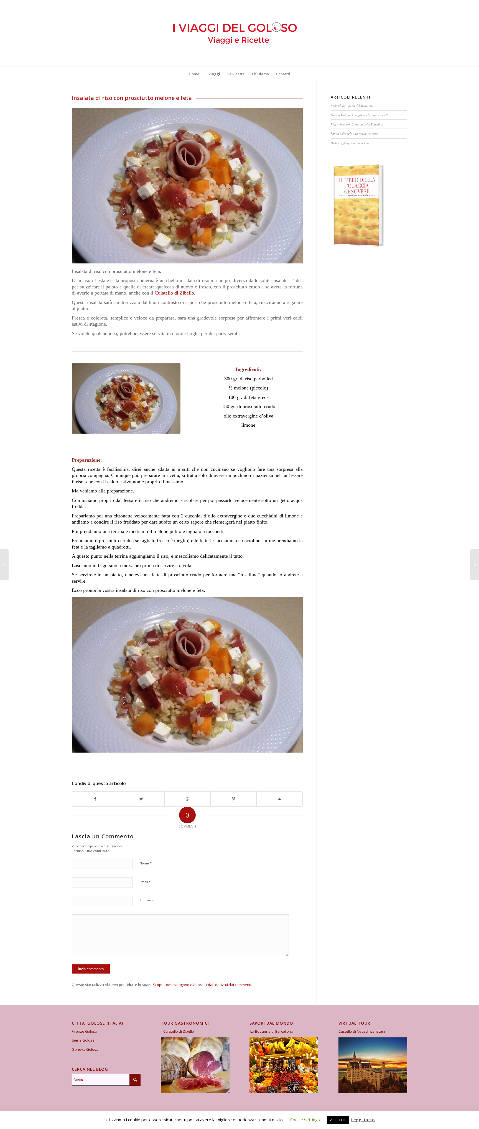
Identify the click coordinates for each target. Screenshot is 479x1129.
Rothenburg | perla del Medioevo (352, 106)
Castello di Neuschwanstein (361, 1031)
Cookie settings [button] (305, 1119)
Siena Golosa (83, 1040)
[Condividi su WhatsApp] (187, 799)
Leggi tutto (363, 1119)
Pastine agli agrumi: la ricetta (350, 143)
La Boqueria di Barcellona (271, 1031)
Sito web (146, 900)
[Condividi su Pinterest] (233, 799)
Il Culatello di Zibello (177, 1031)
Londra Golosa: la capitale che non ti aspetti (359, 115)
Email (145, 881)
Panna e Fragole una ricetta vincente (354, 133)
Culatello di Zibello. (174, 293)
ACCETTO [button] (337, 1119)
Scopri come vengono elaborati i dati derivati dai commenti (202, 984)
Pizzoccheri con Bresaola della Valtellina (357, 124)
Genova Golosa (85, 1049)
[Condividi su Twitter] (141, 799)
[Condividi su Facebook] (95, 799)
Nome (146, 863)
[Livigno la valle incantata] (474, 564)
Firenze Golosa (84, 1031)
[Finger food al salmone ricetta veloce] (4, 564)
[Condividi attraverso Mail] (279, 799)
